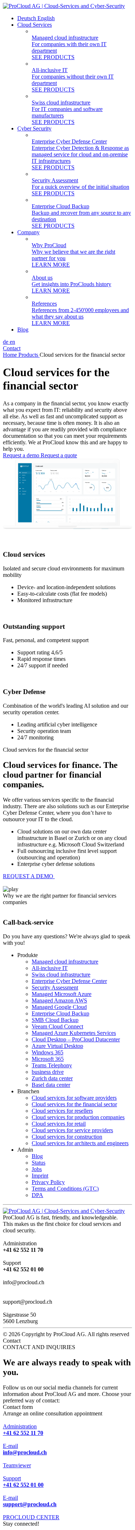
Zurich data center (52, 1078)
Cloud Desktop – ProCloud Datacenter (76, 1039)
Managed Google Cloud (59, 1007)
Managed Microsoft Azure (61, 994)
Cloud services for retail (59, 1124)
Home (10, 355)
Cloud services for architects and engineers (80, 1143)
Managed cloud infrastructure (65, 962)
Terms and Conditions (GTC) (65, 1189)
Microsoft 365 (48, 1059)
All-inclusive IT (50, 968)
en (12, 342)
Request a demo (22, 455)
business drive (48, 1072)
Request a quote (59, 455)
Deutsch (27, 18)
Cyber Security (34, 128)
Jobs (37, 1169)
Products (29, 355)
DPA (37, 1195)
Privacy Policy (48, 1182)
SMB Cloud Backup (55, 1020)
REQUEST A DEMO (29, 876)
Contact (12, 348)
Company (28, 232)
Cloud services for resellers (62, 1111)
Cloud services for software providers (74, 1098)
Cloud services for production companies (78, 1117)
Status (38, 1163)
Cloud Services (34, 25)
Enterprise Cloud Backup (60, 1013)
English (46, 18)
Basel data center (51, 1085)
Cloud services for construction (67, 1137)
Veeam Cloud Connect (57, 1026)
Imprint (40, 1176)
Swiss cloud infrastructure (61, 974)
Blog (22, 329)
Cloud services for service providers (72, 1130)
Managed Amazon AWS (59, 1000)
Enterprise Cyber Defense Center (69, 981)
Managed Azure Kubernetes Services (74, 1033)
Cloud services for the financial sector (74, 1104)
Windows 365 (47, 1052)
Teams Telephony (52, 1065)
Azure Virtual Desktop (57, 1046)
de (6, 342)
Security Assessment (55, 987)
